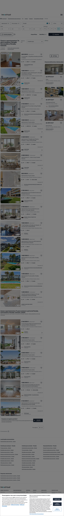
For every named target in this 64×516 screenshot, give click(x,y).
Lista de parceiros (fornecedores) (37, 514)
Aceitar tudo (57, 499)
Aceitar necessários (57, 504)
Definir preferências (57, 510)
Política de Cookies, (15, 504)
